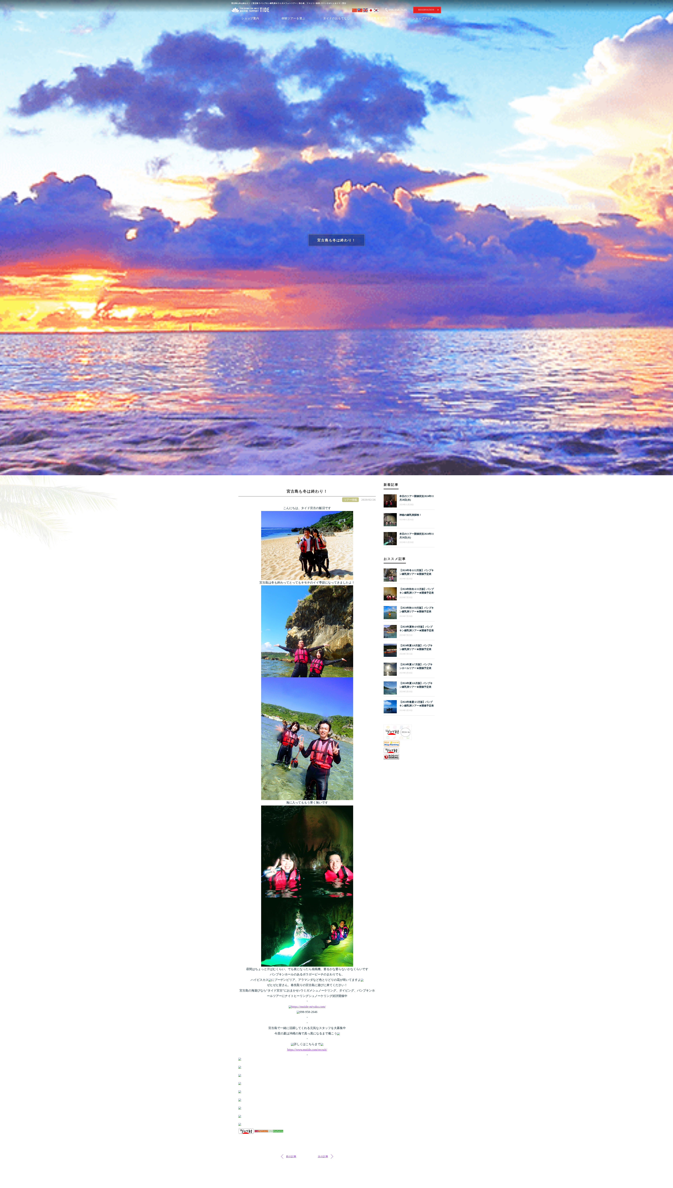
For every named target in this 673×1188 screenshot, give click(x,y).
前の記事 (291, 1156)
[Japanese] (371, 9)
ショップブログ (422, 18)
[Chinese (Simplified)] (355, 9)
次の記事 (323, 1156)
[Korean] (376, 9)
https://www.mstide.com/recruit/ (307, 1049)
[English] (365, 9)
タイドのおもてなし (336, 18)
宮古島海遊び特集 (380, 18)
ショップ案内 (250, 18)
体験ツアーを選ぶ (293, 18)
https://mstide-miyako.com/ (308, 1006)
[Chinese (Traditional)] (360, 9)
